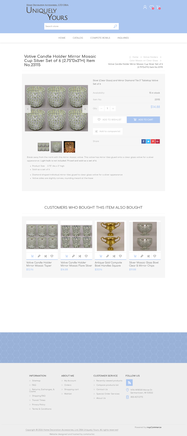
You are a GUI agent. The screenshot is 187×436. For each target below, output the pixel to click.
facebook (143, 141)
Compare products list (107, 385)
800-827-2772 (137, 397)
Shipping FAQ (38, 396)
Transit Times (38, 400)
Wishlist (68, 394)
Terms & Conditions (41, 409)
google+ (157, 141)
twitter (148, 141)
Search (115, 26)
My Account (70, 381)
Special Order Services (108, 394)
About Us (101, 398)
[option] (43, 147)
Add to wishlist (52, 256)
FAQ (34, 385)
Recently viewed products (109, 381)
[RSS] (129, 382)
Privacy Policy (38, 405)
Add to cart (32, 256)
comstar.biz (88, 434)
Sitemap (36, 381)
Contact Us (102, 389)
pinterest (153, 141)
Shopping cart (158, 7)
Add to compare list (109, 131)
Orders (67, 385)
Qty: (95, 108)
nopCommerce (154, 427)
